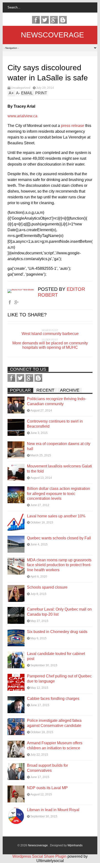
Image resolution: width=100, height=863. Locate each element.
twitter (45, 20)
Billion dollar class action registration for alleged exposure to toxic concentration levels (58, 494)
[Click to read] (16, 405)
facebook (36, 20)
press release (72, 126)
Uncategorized (20, 88)
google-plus (54, 20)
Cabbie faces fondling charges (53, 698)
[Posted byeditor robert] (23, 289)
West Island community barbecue (50, 334)
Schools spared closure (47, 587)
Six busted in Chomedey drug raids (57, 632)
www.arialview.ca (22, 116)
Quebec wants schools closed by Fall (59, 538)
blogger (63, 20)
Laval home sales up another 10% (56, 516)
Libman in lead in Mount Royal (53, 810)
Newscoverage (52, 35)
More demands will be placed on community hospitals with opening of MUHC (50, 345)
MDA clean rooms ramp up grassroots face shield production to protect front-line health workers (59, 565)
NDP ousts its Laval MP (47, 788)
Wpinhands (75, 845)
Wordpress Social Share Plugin (39, 856)
